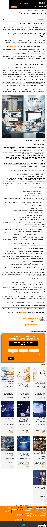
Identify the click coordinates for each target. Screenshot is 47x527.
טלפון (13, 352)
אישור (24, 525)
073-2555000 (23, 312)
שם (34, 352)
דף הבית (44, 10)
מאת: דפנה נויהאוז (41, 424)
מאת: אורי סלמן (10, 389)
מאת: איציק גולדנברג (25, 424)
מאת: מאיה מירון (26, 389)
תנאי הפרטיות (29, 354)
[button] (30, 1)
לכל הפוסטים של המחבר (32, 324)
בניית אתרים (40, 10)
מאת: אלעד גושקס (41, 389)
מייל (23, 352)
